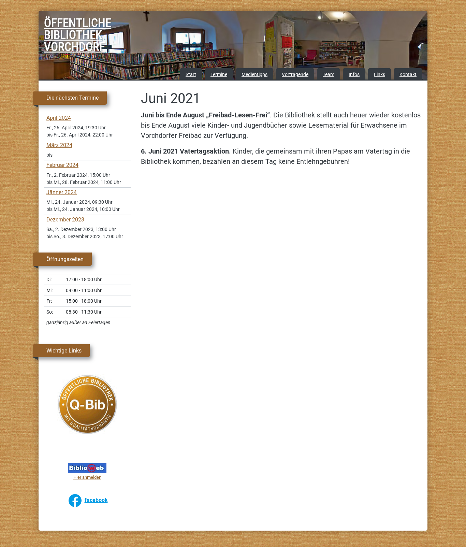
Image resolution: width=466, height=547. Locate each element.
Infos (354, 74)
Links (379, 74)
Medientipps (254, 74)
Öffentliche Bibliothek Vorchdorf (61, 36)
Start (191, 74)
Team (328, 74)
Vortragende (295, 74)
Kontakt (408, 74)
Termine (218, 74)
